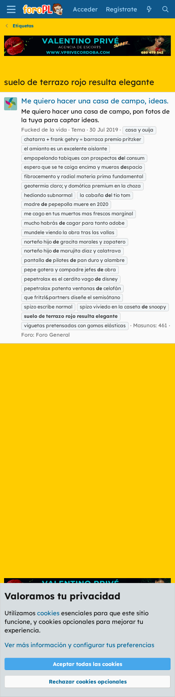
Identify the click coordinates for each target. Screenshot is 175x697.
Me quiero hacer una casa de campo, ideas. (94, 100)
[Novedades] (149, 9)
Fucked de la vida (44, 129)
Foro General (53, 334)
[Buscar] (165, 9)
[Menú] (11, 9)
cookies (48, 613)
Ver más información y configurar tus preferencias (79, 645)
